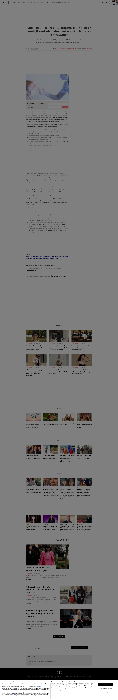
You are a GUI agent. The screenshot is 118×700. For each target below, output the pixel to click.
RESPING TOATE (105, 692)
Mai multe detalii (38, 686)
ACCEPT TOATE (105, 684)
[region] (59, 690)
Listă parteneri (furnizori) (56, 690)
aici (15, 693)
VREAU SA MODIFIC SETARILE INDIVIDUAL (105, 688)
